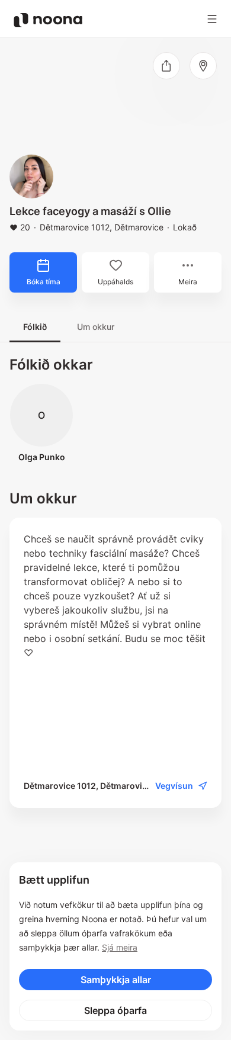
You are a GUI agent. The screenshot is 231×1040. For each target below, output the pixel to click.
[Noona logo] (47, 20)
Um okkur (95, 327)
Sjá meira (119, 947)
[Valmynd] (212, 18)
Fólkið (35, 327)
